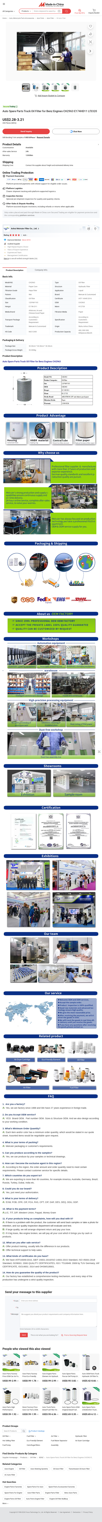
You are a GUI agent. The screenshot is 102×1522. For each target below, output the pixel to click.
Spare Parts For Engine (13, 1493)
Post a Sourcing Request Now (74, 1335)
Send (24, 1335)
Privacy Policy (88, 1512)
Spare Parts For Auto (35, 1487)
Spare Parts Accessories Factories (62, 1487)
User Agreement (65, 1512)
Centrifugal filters (33, 1445)
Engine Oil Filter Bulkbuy (59, 1499)
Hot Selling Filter (8, 1440)
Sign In (6, 258)
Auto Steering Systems (39, 1469)
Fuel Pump (6, 1445)
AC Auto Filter (9, 1475)
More (4, 1503)
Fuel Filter (30, 1436)
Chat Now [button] (77, 131)
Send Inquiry (26, 131)
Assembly (54, 1445)
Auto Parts (40, 18)
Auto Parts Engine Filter (35, 1499)
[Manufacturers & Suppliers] (51, 4)
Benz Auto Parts (70, 1493)
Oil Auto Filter (61, 18)
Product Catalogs (38, 1431)
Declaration (77, 1512)
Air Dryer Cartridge (82, 1440)
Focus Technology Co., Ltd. (35, 1512)
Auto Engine (9, 1469)
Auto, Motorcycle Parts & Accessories (21, 18)
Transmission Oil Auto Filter (79, 1469)
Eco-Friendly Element (35, 1440)
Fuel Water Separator (59, 1440)
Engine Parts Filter (52, 1493)
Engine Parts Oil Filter (12, 1499)
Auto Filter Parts (33, 1493)
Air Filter (54, 1436)
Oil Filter (5, 1436)
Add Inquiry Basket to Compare (51, 95)
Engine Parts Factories (13, 1487)
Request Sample (43, 137)
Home (4, 18)
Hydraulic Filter (81, 1436)
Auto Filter (50, 18)
